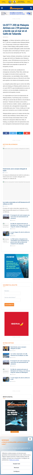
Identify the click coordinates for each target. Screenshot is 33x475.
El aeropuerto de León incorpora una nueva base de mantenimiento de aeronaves (20, 216)
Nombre (6, 291)
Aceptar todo (16, 463)
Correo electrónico (10, 297)
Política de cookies (14, 460)
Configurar (17, 471)
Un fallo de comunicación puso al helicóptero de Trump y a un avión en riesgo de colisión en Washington (20, 225)
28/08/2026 (6, 172)
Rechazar (16, 467)
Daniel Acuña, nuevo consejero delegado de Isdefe (18, 347)
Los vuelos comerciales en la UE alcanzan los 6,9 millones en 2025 (19, 354)
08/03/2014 (5, 37)
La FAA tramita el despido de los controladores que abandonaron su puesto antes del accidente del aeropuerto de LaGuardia (19, 241)
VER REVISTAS (15, 431)
